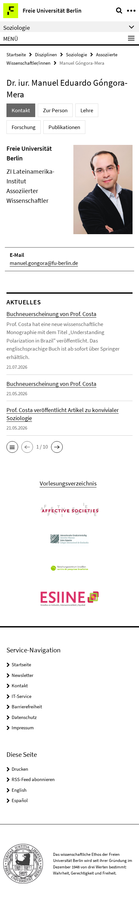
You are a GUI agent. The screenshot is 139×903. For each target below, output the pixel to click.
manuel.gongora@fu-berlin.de (44, 263)
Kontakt (20, 685)
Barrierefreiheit (27, 706)
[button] (12, 447)
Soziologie (76, 54)
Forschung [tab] (24, 127)
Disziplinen (46, 54)
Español (20, 800)
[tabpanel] (69, 207)
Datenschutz (24, 717)
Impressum (23, 727)
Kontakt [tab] (21, 110)
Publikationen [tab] (64, 127)
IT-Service (21, 696)
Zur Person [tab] (55, 110)
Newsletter (22, 675)
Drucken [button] (20, 769)
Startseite (16, 54)
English (19, 790)
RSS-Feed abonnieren (33, 779)
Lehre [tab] (86, 110)
